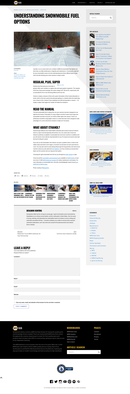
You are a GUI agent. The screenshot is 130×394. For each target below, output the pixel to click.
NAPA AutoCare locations (49, 160)
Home (73, 2)
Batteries (94, 228)
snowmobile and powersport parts (51, 158)
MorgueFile (46, 168)
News (91, 240)
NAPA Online (71, 158)
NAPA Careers (71, 334)
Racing (100, 2)
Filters (93, 233)
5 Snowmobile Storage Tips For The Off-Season (29, 195)
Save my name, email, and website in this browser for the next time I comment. (38, 302)
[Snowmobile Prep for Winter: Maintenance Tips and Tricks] (41, 188)
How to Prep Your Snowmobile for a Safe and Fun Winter (19, 195)
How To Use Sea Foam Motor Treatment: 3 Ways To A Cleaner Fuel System (104, 56)
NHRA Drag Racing (97, 258)
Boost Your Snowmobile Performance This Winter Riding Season (74, 197)
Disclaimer (97, 334)
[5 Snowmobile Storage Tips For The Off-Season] (30, 188)
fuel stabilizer (55, 149)
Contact (96, 331)
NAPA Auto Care (95, 235)
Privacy (96, 337)
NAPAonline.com (72, 337)
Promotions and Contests (98, 246)
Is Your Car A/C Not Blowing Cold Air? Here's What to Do (103, 64)
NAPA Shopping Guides (97, 238)
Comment (17, 256)
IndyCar (93, 253)
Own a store (71, 342)
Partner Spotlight (95, 243)
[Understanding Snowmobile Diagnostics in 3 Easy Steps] (52, 188)
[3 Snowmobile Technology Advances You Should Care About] (63, 188)
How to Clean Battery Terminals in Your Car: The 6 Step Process (104, 71)
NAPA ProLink (71, 339)
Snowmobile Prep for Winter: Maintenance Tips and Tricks (40, 196)
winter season (69, 154)
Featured (93, 215)
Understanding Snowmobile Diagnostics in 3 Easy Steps (51, 196)
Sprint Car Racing (96, 260)
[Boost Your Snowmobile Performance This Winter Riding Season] (74, 188)
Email (16, 286)
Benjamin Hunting (34, 9)
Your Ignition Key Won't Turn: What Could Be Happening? (103, 37)
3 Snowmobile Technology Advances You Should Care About (63, 196)
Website (16, 294)
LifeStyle (92, 2)
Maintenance (81, 2)
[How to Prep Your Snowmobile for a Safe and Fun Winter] (19, 188)
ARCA (93, 250)
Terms (96, 339)
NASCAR (93, 255)
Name (16, 278)
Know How (43, 9)
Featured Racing (95, 218)
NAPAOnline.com (110, 2)
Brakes (93, 230)
